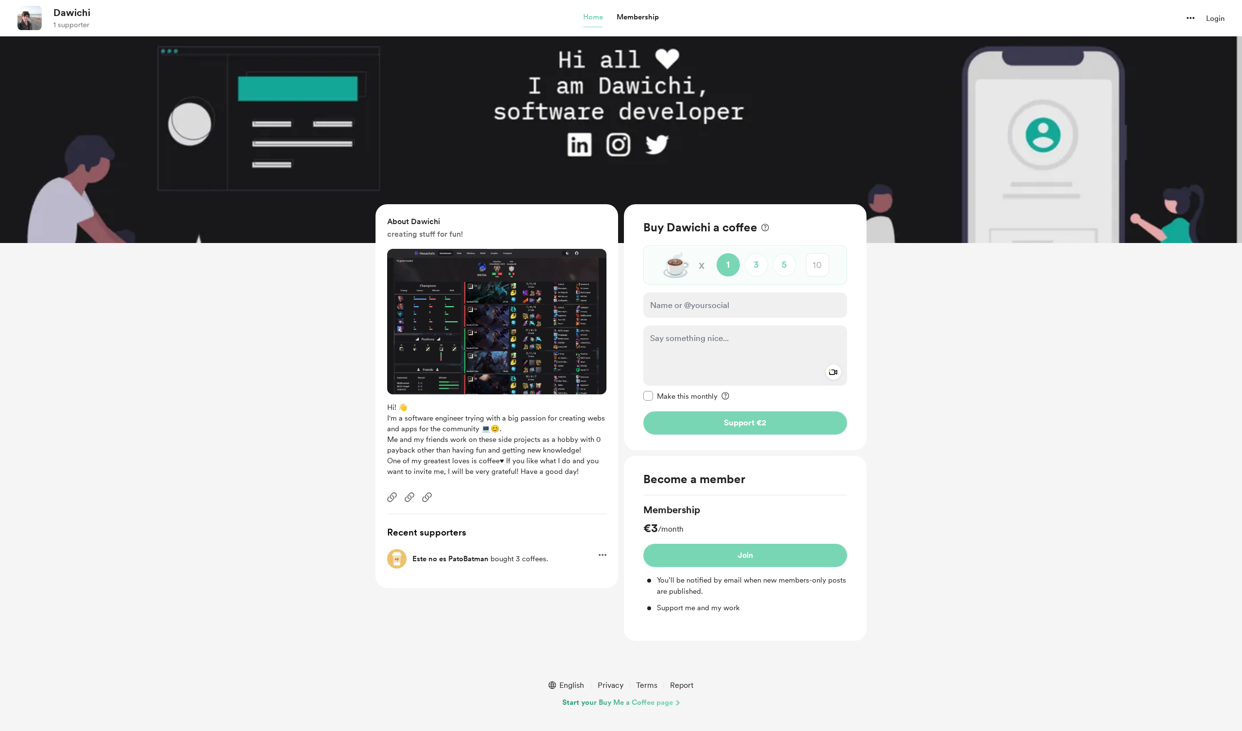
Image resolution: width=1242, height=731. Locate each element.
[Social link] (392, 497)
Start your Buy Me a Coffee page (617, 702)
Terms (646, 685)
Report (681, 685)
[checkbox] (680, 396)
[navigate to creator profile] (29, 18)
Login (1215, 18)
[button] (593, 17)
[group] (745, 558)
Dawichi (71, 12)
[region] (745, 327)
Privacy (610, 685)
